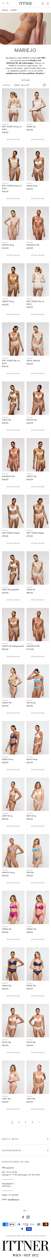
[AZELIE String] (37, 164)
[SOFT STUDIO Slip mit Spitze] (37, 280)
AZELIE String (31, 185)
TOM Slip (30, 872)
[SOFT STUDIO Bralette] (13, 511)
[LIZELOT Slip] (37, 455)
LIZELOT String (8, 301)
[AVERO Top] (37, 105)
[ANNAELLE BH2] (37, 624)
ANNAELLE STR (32, 245)
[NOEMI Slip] (13, 907)
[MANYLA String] (13, 851)
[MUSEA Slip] (13, 964)
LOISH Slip (6, 1098)
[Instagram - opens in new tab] (27, 1217)
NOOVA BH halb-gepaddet (13, 646)
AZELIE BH (30, 589)
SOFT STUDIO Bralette (11, 533)
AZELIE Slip (6, 419)
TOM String (31, 702)
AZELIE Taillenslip (33, 360)
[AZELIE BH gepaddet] (13, 568)
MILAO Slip (6, 1042)
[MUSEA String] (13, 737)
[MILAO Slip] (13, 1020)
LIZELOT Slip (31, 476)
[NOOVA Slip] (37, 398)
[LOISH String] (13, 794)
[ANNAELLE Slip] (13, 455)
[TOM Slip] (37, 851)
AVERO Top (31, 126)
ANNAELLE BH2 (33, 646)
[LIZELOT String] (13, 280)
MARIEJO (14, 10)
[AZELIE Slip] (13, 398)
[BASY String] (37, 794)
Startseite (5, 10)
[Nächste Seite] (39, 1122)
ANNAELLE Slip (8, 476)
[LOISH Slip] (13, 1077)
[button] (3, 3)
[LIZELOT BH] (13, 681)
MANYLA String (8, 872)
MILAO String (31, 759)
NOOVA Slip (31, 419)
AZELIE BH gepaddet (10, 589)
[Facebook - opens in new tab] (23, 1217)
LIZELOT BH (7, 702)
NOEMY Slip (31, 929)
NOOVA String (8, 245)
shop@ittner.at (13, 1199)
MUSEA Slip (6, 985)
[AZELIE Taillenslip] (37, 339)
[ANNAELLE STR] (37, 223)
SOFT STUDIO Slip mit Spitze (35, 302)
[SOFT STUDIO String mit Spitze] (13, 105)
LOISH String (7, 815)
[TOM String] (37, 681)
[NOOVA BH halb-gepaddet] (13, 624)
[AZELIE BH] (37, 568)
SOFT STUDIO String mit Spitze (12, 128)
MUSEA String (7, 759)
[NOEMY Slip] (37, 907)
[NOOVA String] (13, 223)
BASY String (31, 815)
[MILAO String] (37, 737)
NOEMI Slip (7, 929)
